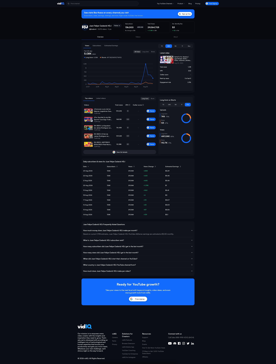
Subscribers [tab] (97, 45)
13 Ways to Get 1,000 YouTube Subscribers (153, 352)
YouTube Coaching (128, 350)
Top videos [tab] (89, 98)
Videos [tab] (138, 37)
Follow (116, 25)
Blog (190, 3)
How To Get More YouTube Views (153, 348)
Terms (114, 341)
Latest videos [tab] (101, 98)
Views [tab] (87, 45)
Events (144, 344)
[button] (165, 3)
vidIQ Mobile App (128, 347)
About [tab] (176, 37)
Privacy (114, 344)
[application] (119, 76)
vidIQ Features (127, 340)
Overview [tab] (100, 37)
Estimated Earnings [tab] (111, 45)
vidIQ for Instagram (128, 357)
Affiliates (145, 357)
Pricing (197, 3)
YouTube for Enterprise (130, 354)
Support (145, 337)
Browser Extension (128, 343)
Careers (115, 337)
